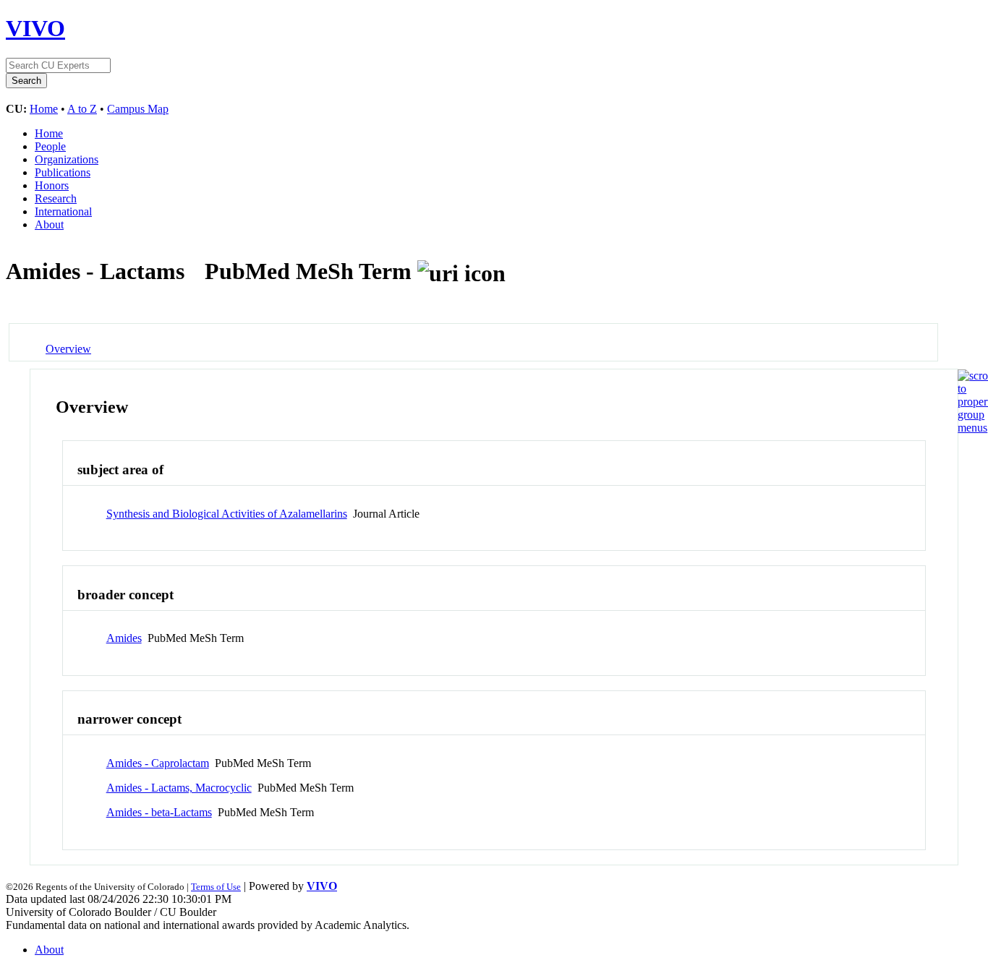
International (63, 211)
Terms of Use (216, 886)
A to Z (82, 109)
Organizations (66, 159)
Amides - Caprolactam (157, 763)
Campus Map (138, 109)
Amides (124, 638)
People (50, 146)
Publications (62, 172)
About (49, 224)
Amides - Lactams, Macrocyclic (179, 787)
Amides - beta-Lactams (159, 812)
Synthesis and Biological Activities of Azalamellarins (226, 513)
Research (56, 198)
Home (44, 109)
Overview (68, 349)
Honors (52, 185)
